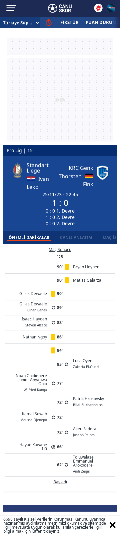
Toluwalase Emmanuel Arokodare (83, 463)
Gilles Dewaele (33, 293)
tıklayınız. (51, 531)
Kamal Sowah (33, 416)
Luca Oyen (86, 363)
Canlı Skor (60, 8)
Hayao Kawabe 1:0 (33, 447)
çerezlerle (84, 527)
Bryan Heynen (86, 267)
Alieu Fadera (85, 431)
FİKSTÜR (69, 22)
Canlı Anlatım (76, 237)
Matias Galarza (87, 280)
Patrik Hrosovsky (88, 401)
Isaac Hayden (34, 321)
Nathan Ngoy (35, 337)
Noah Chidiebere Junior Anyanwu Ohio (31, 382)
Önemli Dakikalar (29, 237)
